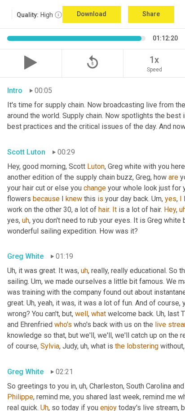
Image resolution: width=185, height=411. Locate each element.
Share (151, 14)
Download (91, 14)
